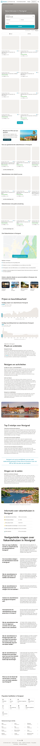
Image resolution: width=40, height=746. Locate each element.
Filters (30, 33)
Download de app (12, 1)
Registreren (34, 1)
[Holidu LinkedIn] (20, 740)
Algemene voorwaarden (26, 742)
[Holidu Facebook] (22, 740)
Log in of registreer (7, 139)
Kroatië (32, 30)
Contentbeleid (15, 744)
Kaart (11, 33)
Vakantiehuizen (27, 30)
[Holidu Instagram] (18, 740)
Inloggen (28, 1)
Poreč (7, 355)
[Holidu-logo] (4, 2)
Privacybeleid (33, 742)
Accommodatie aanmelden (21, 1)
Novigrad (36, 30)
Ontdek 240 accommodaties (19, 256)
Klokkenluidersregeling (23, 744)
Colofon (20, 742)
